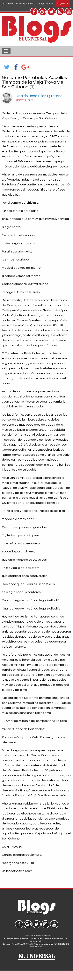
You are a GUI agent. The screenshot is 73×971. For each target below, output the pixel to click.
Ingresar (62, 3)
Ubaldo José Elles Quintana (39, 96)
